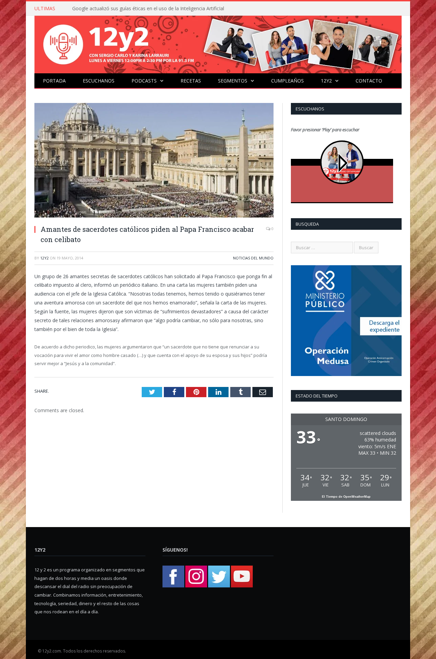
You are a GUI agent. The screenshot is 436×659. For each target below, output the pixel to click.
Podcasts (144, 80)
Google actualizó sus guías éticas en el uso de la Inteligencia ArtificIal (148, 8)
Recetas (191, 80)
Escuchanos (98, 80)
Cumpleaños (287, 80)
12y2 (326, 80)
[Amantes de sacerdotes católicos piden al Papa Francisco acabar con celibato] (154, 161)
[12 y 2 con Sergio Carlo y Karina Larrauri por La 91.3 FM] (218, 42)
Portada (54, 80)
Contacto (369, 80)
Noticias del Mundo (253, 257)
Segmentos (232, 80)
